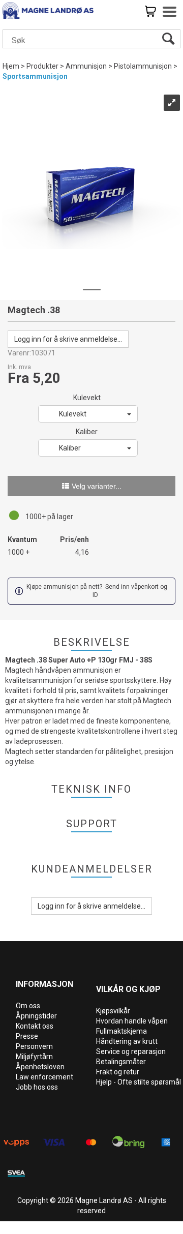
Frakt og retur (117, 1072)
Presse (27, 1036)
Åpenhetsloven (40, 1067)
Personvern (34, 1046)
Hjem (11, 66)
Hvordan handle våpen (132, 1021)
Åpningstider (36, 1016)
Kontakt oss (34, 1026)
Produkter (42, 66)
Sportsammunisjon (35, 76)
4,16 (82, 552)
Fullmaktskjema (121, 1031)
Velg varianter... (96, 486)
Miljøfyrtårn (34, 1056)
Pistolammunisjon (143, 66)
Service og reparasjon (131, 1051)
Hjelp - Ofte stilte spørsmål (138, 1082)
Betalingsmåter (121, 1062)
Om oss (28, 1006)
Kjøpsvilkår (113, 1011)
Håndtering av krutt (127, 1041)
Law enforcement (44, 1077)
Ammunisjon (86, 66)
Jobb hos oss (37, 1087)
